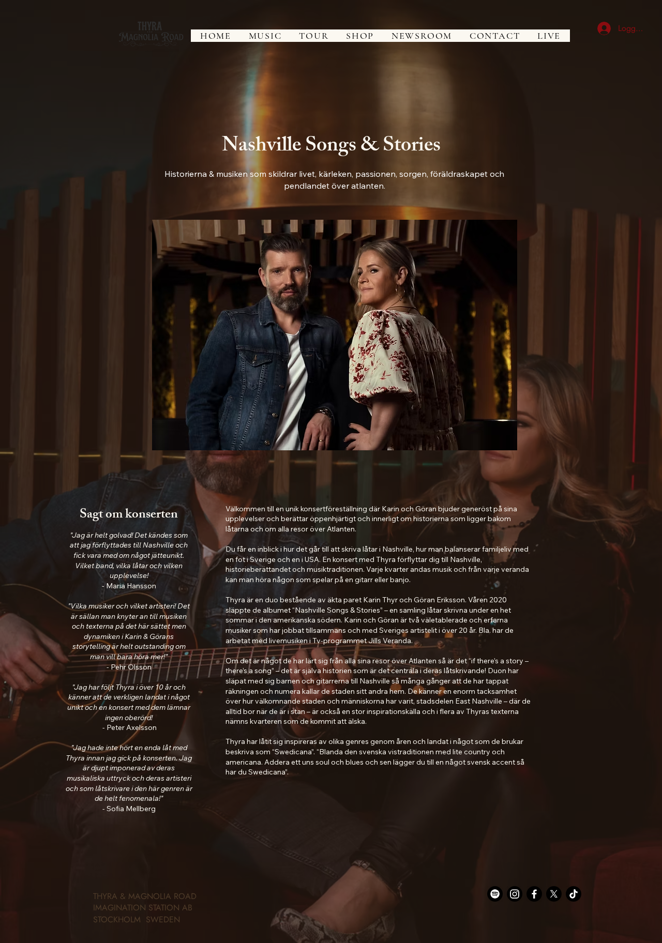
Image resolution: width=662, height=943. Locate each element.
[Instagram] (514, 894)
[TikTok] (573, 894)
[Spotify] (495, 894)
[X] (554, 894)
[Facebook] (534, 894)
